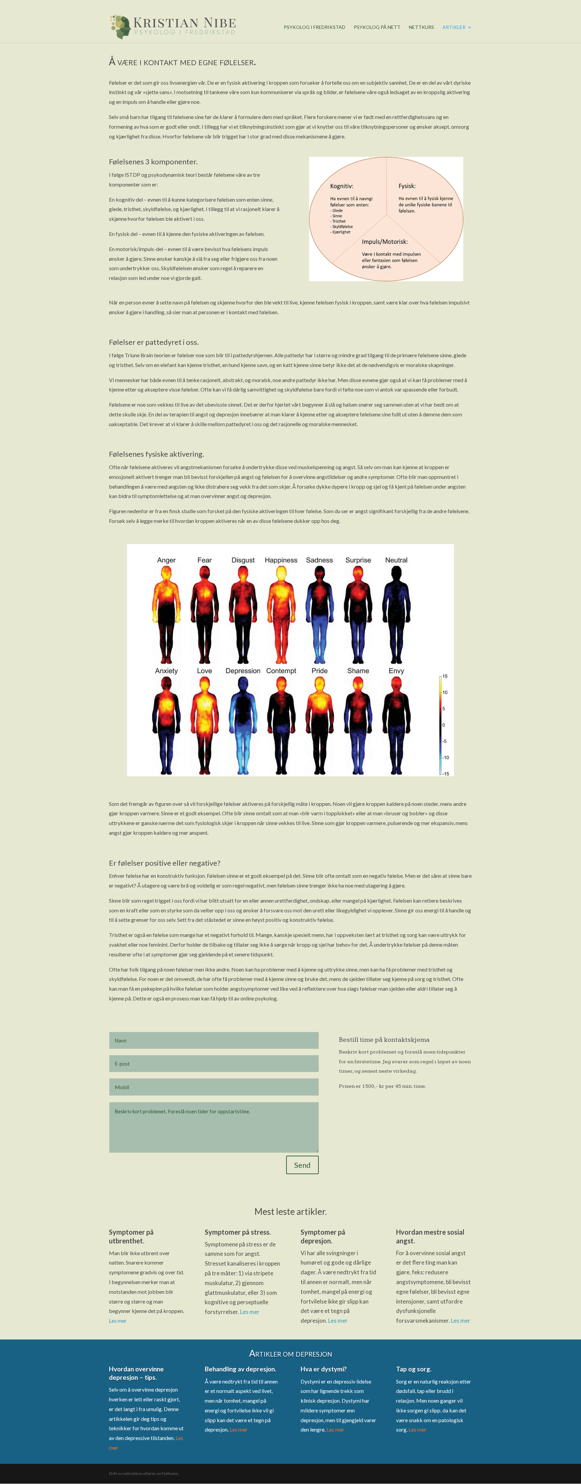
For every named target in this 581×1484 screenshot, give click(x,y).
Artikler (453, 27)
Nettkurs (421, 27)
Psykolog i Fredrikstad (314, 27)
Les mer (118, 1320)
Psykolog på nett (377, 27)
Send (302, 1164)
